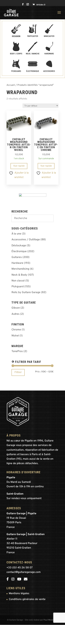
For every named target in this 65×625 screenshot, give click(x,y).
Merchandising (20, 269)
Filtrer (18, 372)
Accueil (10, 85)
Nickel (15, 335)
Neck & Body (19, 275)
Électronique (19, 251)
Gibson (16, 308)
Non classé (18, 280)
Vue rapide (19, 166)
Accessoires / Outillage (26, 239)
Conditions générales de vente (27, 599)
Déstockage (19, 245)
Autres (16, 314)
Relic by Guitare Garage (26, 292)
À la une (16, 233)
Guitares (17, 257)
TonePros (17, 351)
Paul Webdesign (51, 620)
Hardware (17, 263)
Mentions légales (19, 593)
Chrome (16, 329)
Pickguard (18, 286)
